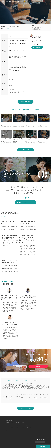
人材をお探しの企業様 (33, 2)
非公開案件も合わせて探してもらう (25, 202)
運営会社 (7, 435)
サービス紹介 (19, 2)
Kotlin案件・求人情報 (29, 434)
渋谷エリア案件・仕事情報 (20, 427)
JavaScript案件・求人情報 (30, 429)
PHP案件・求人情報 (29, 436)
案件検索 (12, 2)
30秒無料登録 (44, 2)
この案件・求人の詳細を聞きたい (37, 47)
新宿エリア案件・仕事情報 (20, 429)
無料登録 (38, 366)
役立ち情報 (25, 2)
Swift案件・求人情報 (29, 432)
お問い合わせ (8, 442)
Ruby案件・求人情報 (29, 427)
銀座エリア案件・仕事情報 (20, 443)
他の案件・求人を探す (25, 149)
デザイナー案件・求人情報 (30, 440)
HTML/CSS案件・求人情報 (30, 438)
